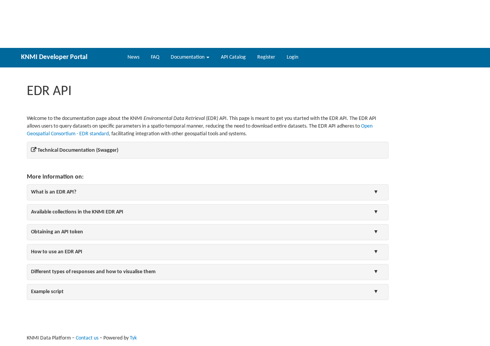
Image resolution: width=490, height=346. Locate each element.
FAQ (155, 57)
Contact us (87, 338)
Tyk (133, 338)
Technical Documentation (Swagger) (77, 150)
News (133, 57)
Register (266, 57)
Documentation (188, 57)
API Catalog (233, 57)
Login (292, 57)
